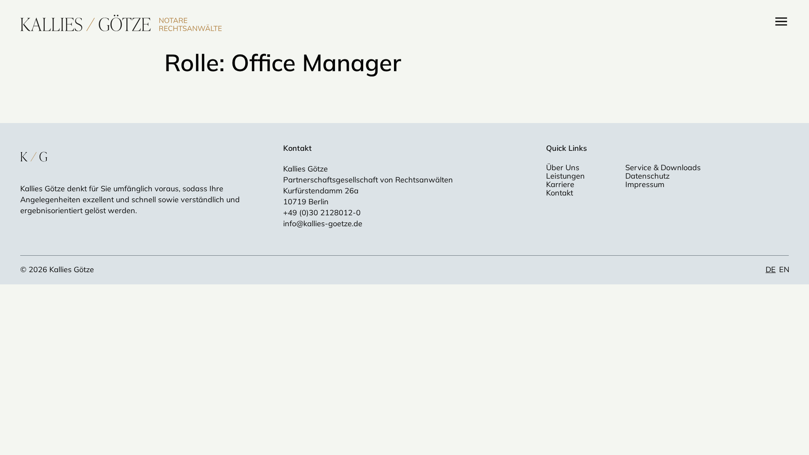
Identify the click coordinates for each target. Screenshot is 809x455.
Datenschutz (647, 176)
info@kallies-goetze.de (322, 223)
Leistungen (565, 176)
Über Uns (562, 167)
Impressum (644, 184)
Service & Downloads (663, 167)
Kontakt (559, 193)
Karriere (560, 184)
